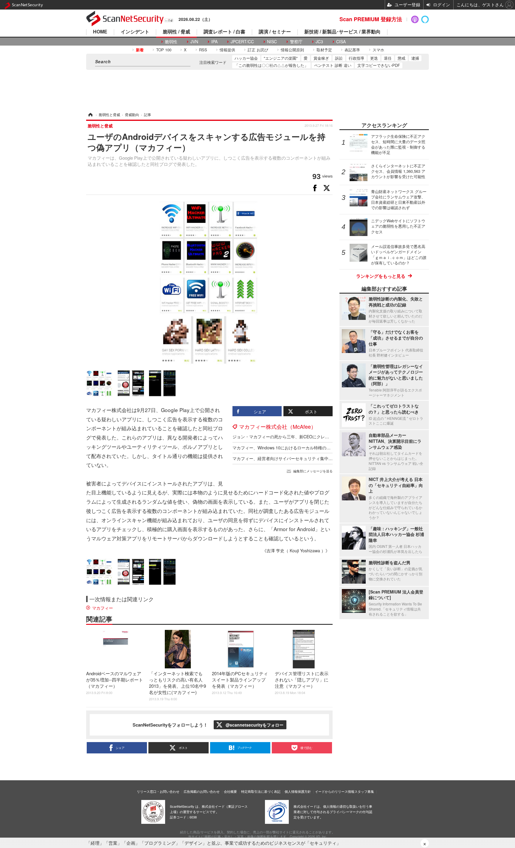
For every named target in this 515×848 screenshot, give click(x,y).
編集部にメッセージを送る (313, 471)
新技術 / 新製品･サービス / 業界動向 (342, 32)
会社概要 (230, 791)
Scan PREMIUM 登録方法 (370, 19)
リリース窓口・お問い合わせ (158, 791)
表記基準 (352, 50)
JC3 (319, 41)
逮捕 (415, 58)
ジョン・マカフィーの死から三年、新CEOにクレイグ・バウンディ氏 (297, 437)
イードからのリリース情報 (334, 791)
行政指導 (356, 58)
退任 (388, 58)
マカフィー (102, 608)
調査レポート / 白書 (224, 32)
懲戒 (401, 58)
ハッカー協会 (246, 58)
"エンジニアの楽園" (281, 58)
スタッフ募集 (364, 791)
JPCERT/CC (242, 41)
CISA (341, 41)
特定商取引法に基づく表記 (260, 791)
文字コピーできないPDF (378, 65)
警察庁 (296, 41)
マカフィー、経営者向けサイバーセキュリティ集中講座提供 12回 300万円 (302, 458)
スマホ (378, 50)
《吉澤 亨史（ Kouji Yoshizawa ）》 (296, 550)
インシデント (135, 32)
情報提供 (227, 50)
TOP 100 (163, 50)
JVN (194, 41)
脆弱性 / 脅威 (176, 32)
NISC (272, 41)
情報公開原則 (292, 50)
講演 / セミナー (275, 32)
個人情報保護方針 (298, 791)
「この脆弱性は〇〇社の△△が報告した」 (271, 65)
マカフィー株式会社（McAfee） (277, 426)
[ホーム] (90, 114)
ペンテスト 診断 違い (332, 65)
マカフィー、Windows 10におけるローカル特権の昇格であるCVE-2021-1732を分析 (311, 448)
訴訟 (339, 58)
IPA (214, 41)
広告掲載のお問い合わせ (202, 791)
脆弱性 (171, 41)
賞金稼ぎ (321, 58)
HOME (100, 32)
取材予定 (324, 50)
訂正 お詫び (258, 50)
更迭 (374, 58)
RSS (203, 50)
